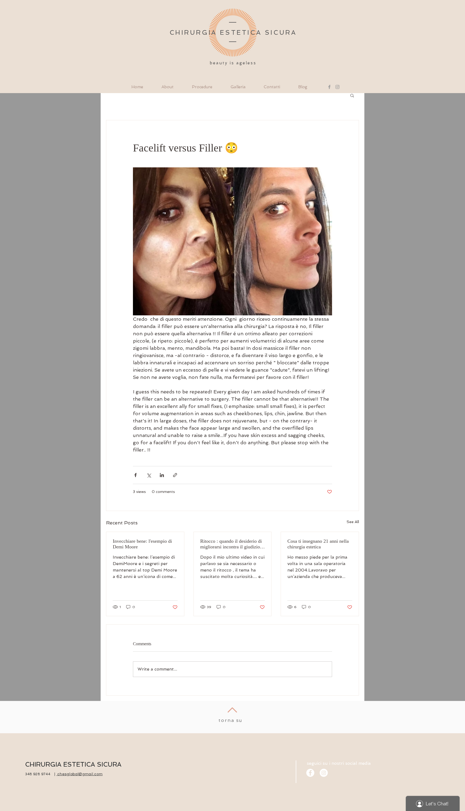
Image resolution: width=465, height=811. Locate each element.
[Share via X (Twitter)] (148, 475)
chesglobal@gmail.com (80, 774)
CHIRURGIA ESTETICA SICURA (73, 764)
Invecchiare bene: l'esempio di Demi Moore (143, 543)
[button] (352, 95)
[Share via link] (175, 475)
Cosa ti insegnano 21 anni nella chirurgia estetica (318, 543)
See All (353, 522)
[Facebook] (329, 87)
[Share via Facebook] (135, 475)
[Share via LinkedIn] (161, 475)
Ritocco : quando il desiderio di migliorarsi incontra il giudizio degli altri (231, 544)
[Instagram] (337, 87)
